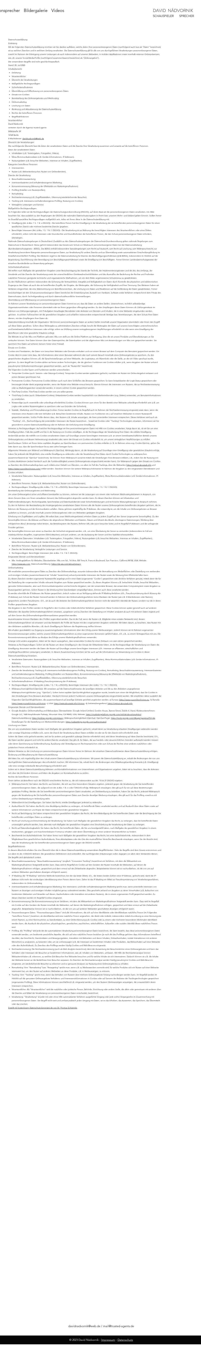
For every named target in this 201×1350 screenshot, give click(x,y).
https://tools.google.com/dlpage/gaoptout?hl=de (133, 718)
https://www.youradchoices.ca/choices (29, 703)
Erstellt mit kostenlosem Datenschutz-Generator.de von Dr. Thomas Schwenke (42, 1008)
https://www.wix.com (21, 564)
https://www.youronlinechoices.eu (134, 699)
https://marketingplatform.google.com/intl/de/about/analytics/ (113, 714)
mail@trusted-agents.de (118, 1326)
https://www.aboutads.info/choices (69, 703)
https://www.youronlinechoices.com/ (24, 468)
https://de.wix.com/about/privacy (66, 564)
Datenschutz (125, 1340)
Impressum (108, 1340)
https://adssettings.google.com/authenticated (86, 722)
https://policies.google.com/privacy (47, 718)
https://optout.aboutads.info (138, 465)
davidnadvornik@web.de (33, 138)
